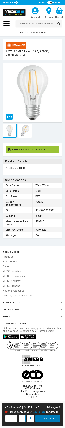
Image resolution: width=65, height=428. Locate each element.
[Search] (58, 23)
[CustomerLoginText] (35, 10)
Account (35, 17)
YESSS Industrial (12, 271)
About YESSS (11, 251)
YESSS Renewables (14, 276)
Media (6, 316)
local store (39, 411)
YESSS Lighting (11, 285)
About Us (8, 256)
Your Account (12, 302)
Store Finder (10, 261)
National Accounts (13, 290)
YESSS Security (12, 281)
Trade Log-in (48, 418)
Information (11, 309)
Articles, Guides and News (18, 295)
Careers (7, 266)
